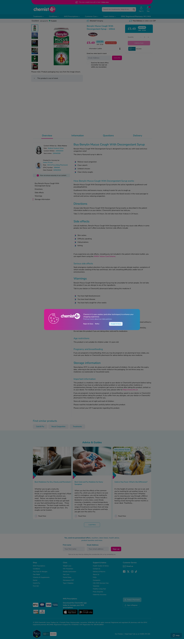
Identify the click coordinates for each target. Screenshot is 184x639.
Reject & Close (88, 324)
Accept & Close (116, 324)
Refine (97, 324)
